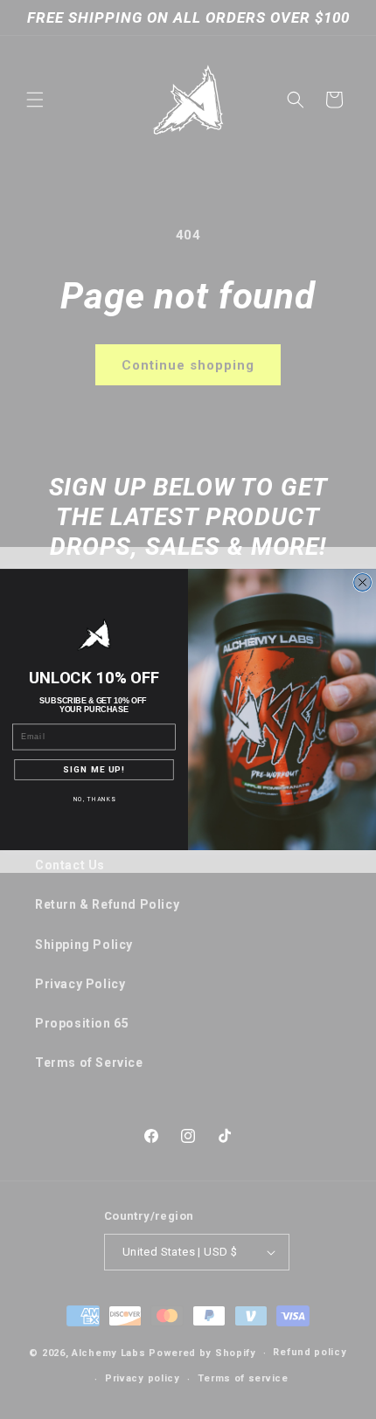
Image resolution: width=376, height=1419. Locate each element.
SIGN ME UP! (93, 770)
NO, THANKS (94, 799)
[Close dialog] (363, 583)
